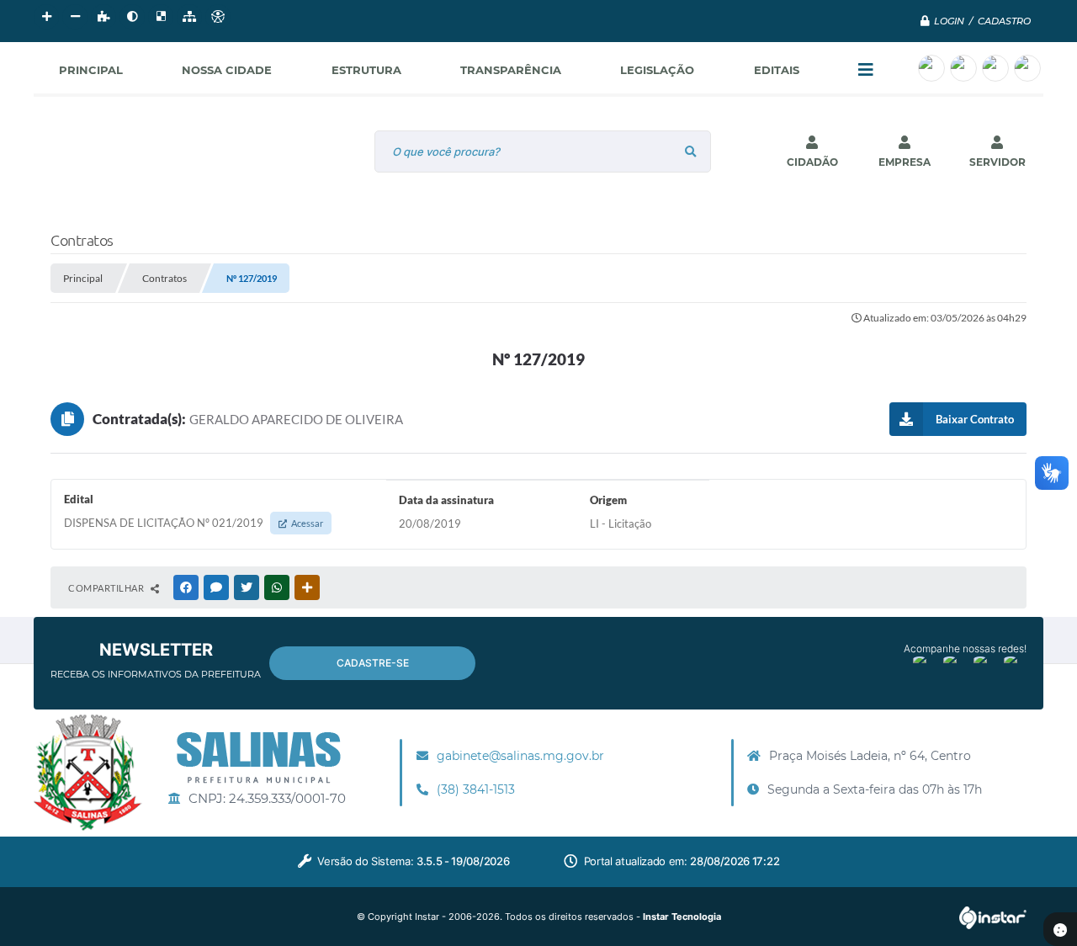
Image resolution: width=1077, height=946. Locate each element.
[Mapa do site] (189, 16)
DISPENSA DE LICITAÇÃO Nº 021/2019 (193, 522)
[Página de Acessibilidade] (218, 16)
